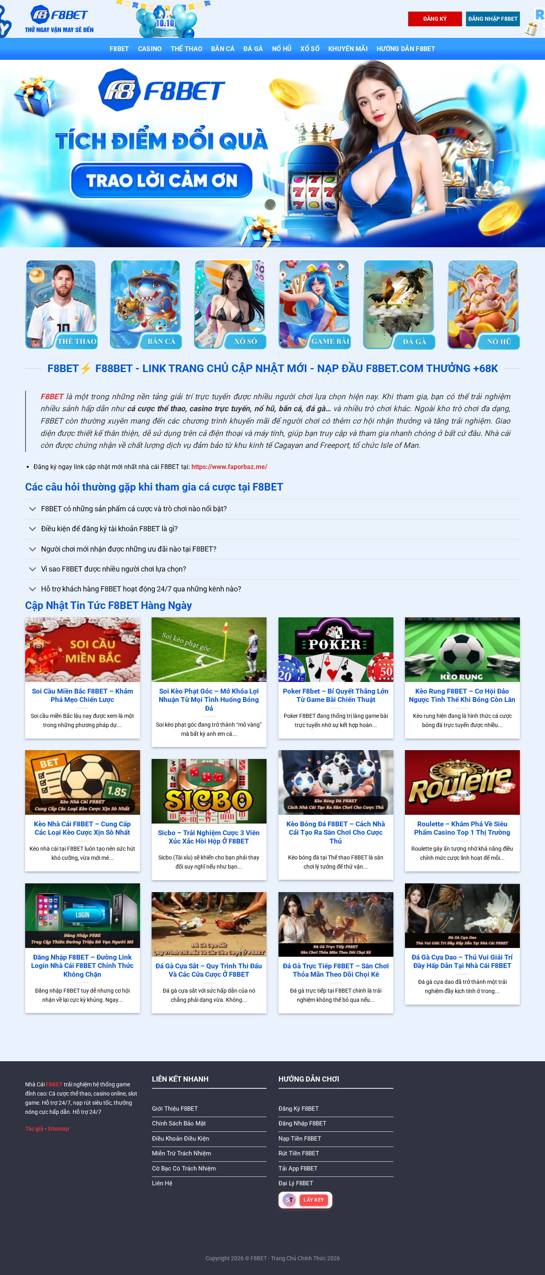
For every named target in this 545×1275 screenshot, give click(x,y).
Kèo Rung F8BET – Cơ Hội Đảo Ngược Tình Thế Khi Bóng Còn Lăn (462, 696)
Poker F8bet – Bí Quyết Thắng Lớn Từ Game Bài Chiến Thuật (336, 696)
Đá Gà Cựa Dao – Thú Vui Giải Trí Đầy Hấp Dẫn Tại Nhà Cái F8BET (462, 962)
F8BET (119, 49)
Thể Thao (187, 49)
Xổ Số (310, 49)
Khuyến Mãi (348, 49)
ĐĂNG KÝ (435, 19)
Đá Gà (253, 49)
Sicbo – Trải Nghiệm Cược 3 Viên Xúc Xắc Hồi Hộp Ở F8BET (209, 837)
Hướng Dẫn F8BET (406, 49)
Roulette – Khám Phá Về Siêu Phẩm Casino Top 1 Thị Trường (462, 828)
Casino (150, 49)
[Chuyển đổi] (33, 509)
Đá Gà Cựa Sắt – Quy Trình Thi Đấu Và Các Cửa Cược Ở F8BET (209, 970)
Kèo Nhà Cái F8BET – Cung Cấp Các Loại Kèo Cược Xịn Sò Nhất (82, 828)
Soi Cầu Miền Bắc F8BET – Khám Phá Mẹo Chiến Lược (82, 696)
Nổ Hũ (282, 49)
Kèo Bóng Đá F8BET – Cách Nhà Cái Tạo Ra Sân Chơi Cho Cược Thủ (335, 832)
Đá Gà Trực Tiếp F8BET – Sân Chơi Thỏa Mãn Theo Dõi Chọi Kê (336, 970)
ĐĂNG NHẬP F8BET (493, 19)
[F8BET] (59, 19)
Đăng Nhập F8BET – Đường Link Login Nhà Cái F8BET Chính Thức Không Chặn (82, 966)
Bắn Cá (223, 49)
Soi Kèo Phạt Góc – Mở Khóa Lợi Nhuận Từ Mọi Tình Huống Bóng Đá (209, 700)
